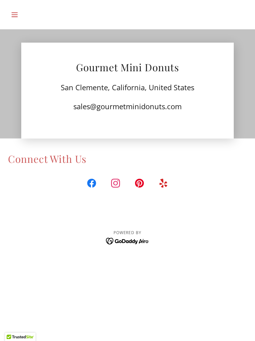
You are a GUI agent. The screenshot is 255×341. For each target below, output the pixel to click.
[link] (92, 184)
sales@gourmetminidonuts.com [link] (127, 106)
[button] (26, 14)
